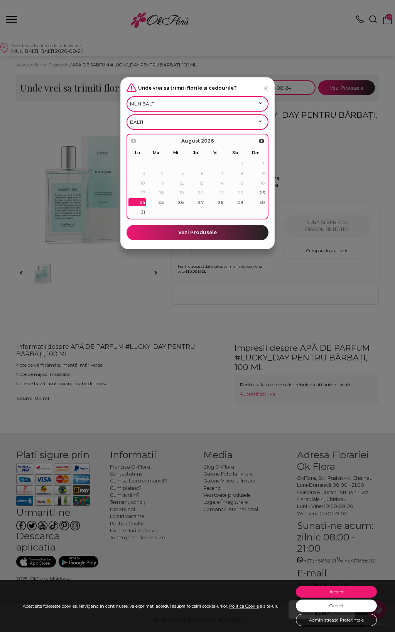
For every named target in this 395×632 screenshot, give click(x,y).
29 (240, 202)
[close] (265, 88)
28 (221, 202)
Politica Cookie (244, 606)
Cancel (336, 605)
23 (262, 192)
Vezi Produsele (197, 232)
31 (143, 212)
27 (201, 202)
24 (142, 202)
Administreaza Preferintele (336, 620)
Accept (336, 592)
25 (161, 202)
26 (181, 202)
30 (262, 202)
